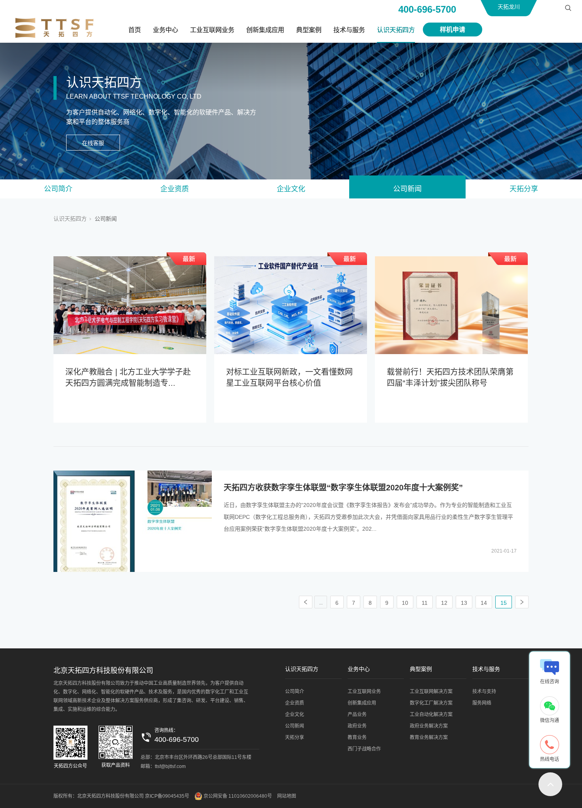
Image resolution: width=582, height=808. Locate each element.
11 (425, 603)
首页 (134, 30)
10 (405, 603)
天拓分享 (524, 189)
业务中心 (165, 30)
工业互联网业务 (212, 30)
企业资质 (174, 189)
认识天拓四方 (396, 30)
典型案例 (308, 30)
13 (464, 603)
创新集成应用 (265, 30)
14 (484, 603)
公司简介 (58, 189)
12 (444, 603)
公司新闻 (407, 189)
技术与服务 (349, 30)
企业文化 (291, 189)
